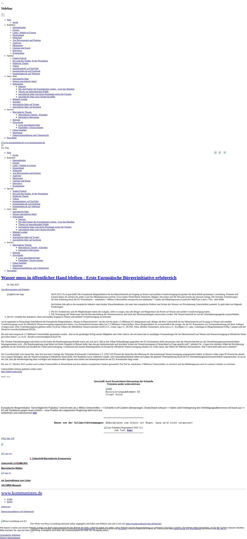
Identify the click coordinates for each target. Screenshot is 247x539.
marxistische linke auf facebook (27, 107)
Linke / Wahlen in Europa (24, 32)
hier (130, 430)
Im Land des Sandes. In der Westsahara (30, 61)
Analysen (17, 43)
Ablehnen (15, 535)
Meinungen (18, 45)
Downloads (18, 122)
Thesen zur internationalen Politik (33, 91)
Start (9, 20)
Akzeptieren (5, 535)
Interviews (17, 50)
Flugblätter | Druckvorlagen (30, 127)
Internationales (19, 27)
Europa (16, 30)
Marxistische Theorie (22, 112)
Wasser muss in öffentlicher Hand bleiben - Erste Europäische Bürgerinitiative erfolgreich (89, 277)
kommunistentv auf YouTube (26, 68)
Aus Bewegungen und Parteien (27, 40)
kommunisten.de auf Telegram (26, 73)
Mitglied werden (20, 99)
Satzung (22, 86)
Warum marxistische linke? (25, 81)
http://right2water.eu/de (11, 371)
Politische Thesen (20, 63)
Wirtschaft (17, 37)
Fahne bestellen (20, 130)
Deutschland (18, 35)
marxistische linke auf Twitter (26, 104)
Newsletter (12, 138)
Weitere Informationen (10, 537)
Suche (15, 22)
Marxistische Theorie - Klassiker (33, 114)
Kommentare (18, 53)
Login (9, 499)
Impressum (17, 132)
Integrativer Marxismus (28, 117)
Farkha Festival (19, 58)
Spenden (16, 102)
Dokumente (18, 84)
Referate (16, 120)
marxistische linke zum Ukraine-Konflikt (36, 97)
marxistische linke (21, 79)
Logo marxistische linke (29, 125)
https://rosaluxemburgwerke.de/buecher (143, 523)
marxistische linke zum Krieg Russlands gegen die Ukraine (44, 94)
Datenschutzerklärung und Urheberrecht (31, 135)
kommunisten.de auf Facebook (26, 71)
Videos (16, 66)
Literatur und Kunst (21, 48)
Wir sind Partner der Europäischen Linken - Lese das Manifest (46, 89)
